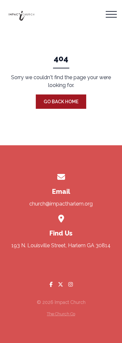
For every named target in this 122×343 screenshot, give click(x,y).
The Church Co (61, 313)
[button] (111, 14)
